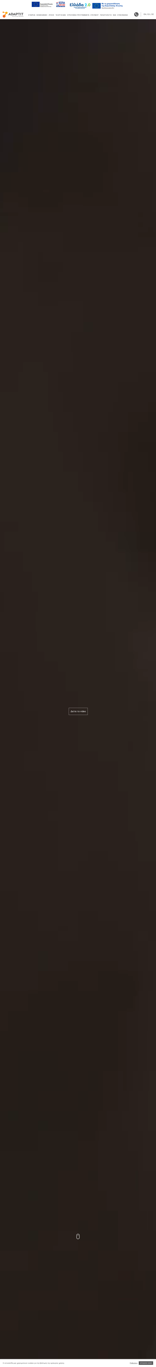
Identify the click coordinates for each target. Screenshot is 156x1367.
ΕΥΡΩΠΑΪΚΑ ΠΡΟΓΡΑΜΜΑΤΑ (78, 15)
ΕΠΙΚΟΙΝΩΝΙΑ (122, 15)
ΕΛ (149, 14)
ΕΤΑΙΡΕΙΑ (31, 15)
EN (145, 14)
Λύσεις (51, 15)
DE (152, 14)
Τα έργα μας (61, 15)
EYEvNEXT (95, 15)
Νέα (114, 15)
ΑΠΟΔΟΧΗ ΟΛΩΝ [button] (146, 1363)
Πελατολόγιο (106, 15)
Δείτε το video (78, 711)
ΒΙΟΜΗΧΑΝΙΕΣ (42, 15)
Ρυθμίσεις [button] (134, 1363)
